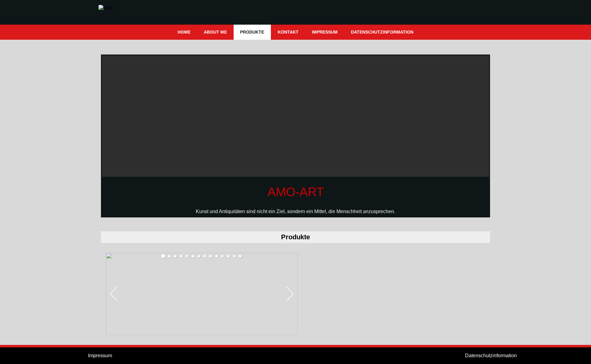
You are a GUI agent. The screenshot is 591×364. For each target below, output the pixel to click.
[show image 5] (187, 256)
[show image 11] (222, 256)
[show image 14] (240, 256)
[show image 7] (198, 256)
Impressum (100, 355)
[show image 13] (234, 256)
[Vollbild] (292, 258)
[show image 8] (204, 256)
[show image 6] (193, 256)
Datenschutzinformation (491, 355)
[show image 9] (210, 256)
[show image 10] (216, 256)
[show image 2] (169, 256)
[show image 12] (228, 256)
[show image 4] (181, 256)
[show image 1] (163, 256)
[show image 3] (175, 256)
